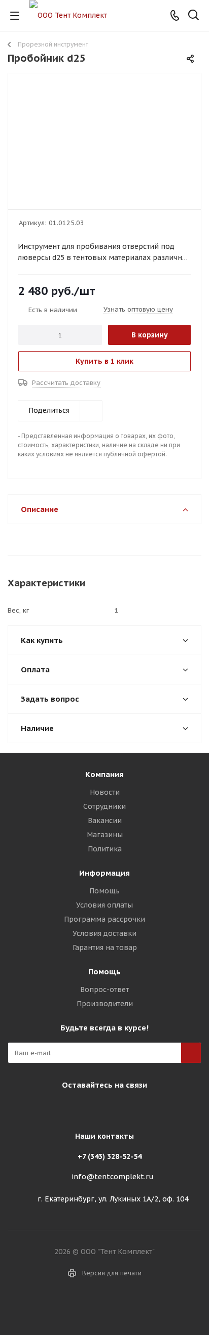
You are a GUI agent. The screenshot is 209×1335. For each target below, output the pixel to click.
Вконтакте (76, 1108)
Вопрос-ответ (104, 989)
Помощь (104, 890)
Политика (105, 848)
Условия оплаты (104, 905)
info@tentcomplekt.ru (113, 1176)
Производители (105, 1003)
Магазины (105, 834)
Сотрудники (104, 806)
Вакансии (105, 820)
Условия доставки (104, 933)
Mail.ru (102, 1108)
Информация (104, 873)
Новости (105, 792)
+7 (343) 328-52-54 (110, 1156)
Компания (104, 774)
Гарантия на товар (105, 947)
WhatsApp (127, 1108)
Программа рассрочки (104, 919)
